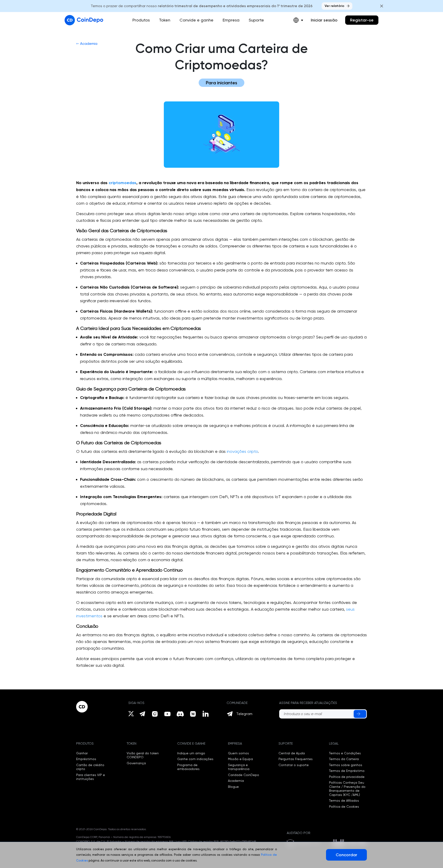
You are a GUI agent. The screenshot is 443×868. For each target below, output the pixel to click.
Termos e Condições (345, 753)
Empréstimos (86, 759)
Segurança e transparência (238, 767)
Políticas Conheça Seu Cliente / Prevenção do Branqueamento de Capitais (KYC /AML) (347, 789)
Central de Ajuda (291, 753)
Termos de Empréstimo (347, 771)
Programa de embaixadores (188, 767)
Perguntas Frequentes (295, 759)
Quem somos (238, 753)
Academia (236, 781)
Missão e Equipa (240, 759)
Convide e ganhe (196, 20)
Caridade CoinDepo (243, 775)
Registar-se (362, 20)
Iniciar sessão (324, 20)
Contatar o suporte (293, 765)
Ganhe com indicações (195, 759)
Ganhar (82, 753)
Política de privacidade (347, 777)
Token (164, 20)
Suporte (256, 20)
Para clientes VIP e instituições (90, 777)
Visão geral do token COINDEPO (143, 755)
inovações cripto (242, 451)
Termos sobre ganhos (345, 765)
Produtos (141, 20)
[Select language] (298, 20)
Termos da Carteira (344, 759)
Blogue (233, 787)
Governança (136, 763)
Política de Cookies (344, 806)
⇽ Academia (86, 43)
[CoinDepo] (84, 20)
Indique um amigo (191, 753)
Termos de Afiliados (344, 800)
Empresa (231, 20)
